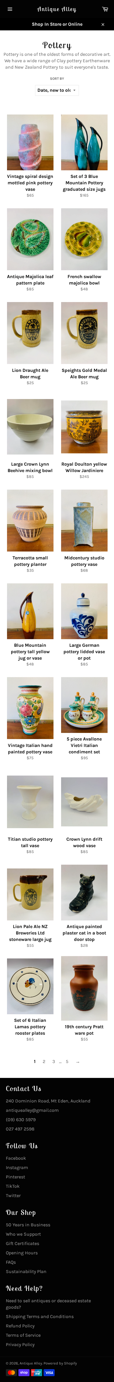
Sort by (57, 79)
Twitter (13, 1195)
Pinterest (15, 1177)
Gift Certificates (22, 1243)
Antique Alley (57, 9)
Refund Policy (20, 1326)
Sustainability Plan (26, 1271)
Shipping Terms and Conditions (40, 1316)
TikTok (13, 1186)
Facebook (16, 1158)
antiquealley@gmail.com (32, 1110)
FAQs (11, 1262)
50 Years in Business (28, 1224)
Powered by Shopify (60, 1363)
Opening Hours (22, 1253)
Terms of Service (23, 1335)
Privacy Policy (20, 1344)
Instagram (17, 1167)
